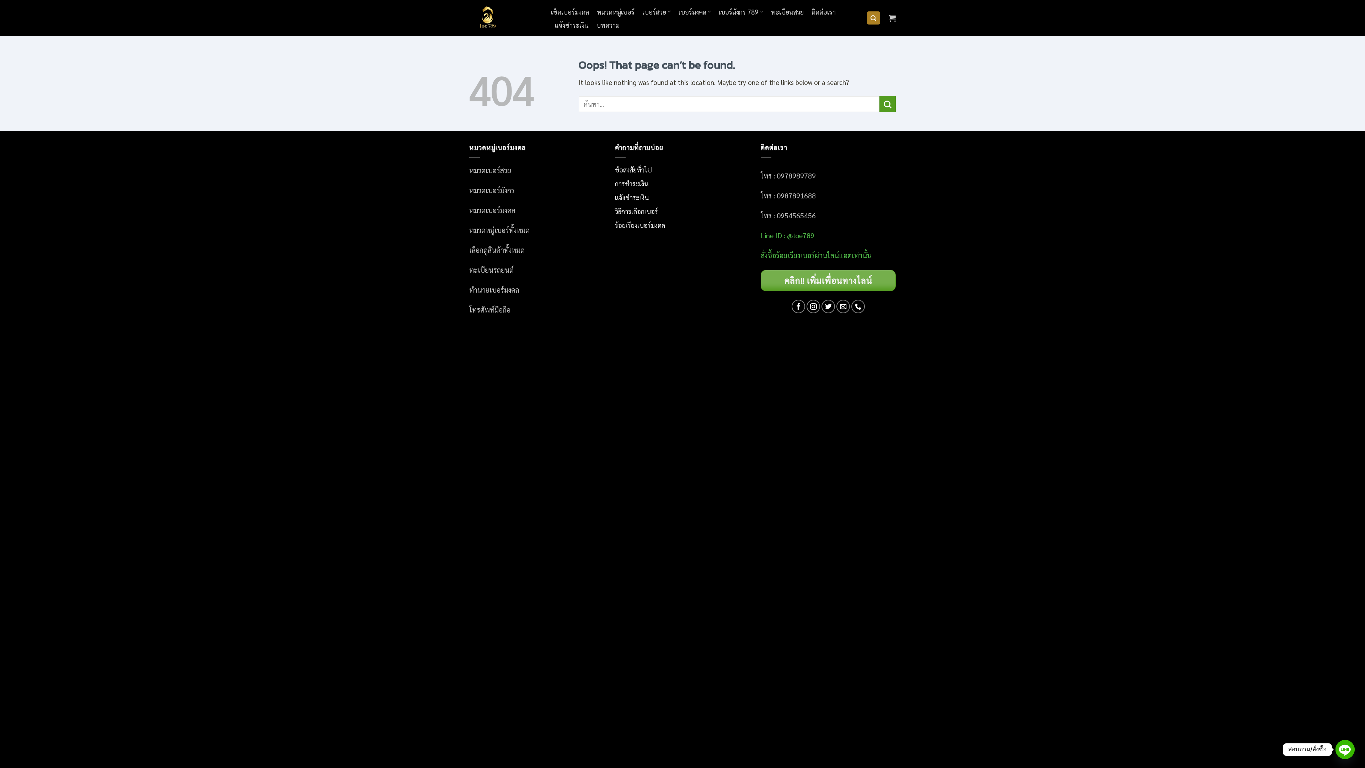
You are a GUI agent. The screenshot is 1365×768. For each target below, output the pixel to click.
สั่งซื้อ (768, 255)
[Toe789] (504, 18)
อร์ (795, 255)
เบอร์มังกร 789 (738, 11)
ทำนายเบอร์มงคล (494, 289)
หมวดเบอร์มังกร (492, 190)
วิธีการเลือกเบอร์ (636, 211)
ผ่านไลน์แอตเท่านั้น (844, 255)
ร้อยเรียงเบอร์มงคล (640, 225)
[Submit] (887, 104)
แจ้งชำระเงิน (572, 25)
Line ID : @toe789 (787, 235)
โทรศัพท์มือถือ (489, 309)
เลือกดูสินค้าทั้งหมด (497, 250)
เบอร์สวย (654, 11)
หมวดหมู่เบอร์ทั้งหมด (499, 230)
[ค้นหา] (873, 18)
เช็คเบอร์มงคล (570, 11)
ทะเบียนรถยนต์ (491, 269)
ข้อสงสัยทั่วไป (633, 169)
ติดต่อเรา (824, 11)
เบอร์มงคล (692, 11)
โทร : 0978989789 (788, 175)
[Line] (1345, 749)
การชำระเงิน (631, 183)
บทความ (608, 25)
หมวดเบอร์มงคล (492, 210)
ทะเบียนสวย (787, 11)
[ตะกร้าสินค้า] (892, 18)
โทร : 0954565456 (788, 215)
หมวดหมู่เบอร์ (616, 11)
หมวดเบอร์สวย (490, 170)
